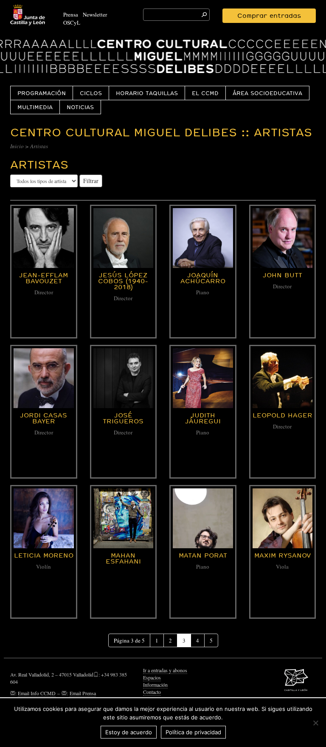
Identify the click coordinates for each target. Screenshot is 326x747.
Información (155, 684)
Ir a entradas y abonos (165, 670)
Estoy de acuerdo (128, 732)
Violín (43, 566)
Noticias (80, 107)
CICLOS (91, 93)
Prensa (70, 14)
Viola (282, 566)
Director (43, 292)
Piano (202, 292)
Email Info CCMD (37, 693)
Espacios (152, 677)
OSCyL (71, 22)
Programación (41, 93)
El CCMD (205, 93)
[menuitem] (41, 93)
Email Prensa (83, 693)
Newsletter (95, 14)
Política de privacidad (193, 732)
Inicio (17, 146)
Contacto (152, 691)
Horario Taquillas (147, 93)
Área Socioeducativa (267, 93)
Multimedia (35, 107)
